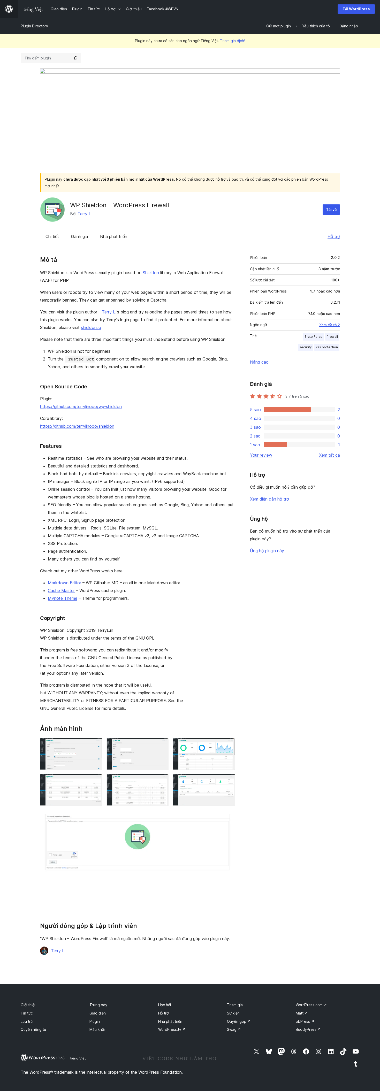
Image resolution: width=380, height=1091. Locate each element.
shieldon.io (91, 327)
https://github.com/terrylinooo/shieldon (77, 426)
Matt (302, 1013)
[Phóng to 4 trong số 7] (95, 780)
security (305, 347)
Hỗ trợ (334, 236)
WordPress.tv (172, 1029)
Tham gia (235, 1005)
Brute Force (314, 337)
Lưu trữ (27, 1021)
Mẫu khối (97, 1029)
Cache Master (61, 590)
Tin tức (27, 1013)
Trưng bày (98, 1005)
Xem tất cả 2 (329, 325)
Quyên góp (239, 1021)
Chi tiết (52, 236)
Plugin (94, 1021)
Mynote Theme (62, 598)
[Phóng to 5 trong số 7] (161, 780)
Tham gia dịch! (232, 41)
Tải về (331, 209)
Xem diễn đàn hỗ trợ (269, 499)
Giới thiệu (28, 1005)
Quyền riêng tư (33, 1029)
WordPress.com (311, 1005)
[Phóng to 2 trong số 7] (161, 744)
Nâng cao (259, 362)
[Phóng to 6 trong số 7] (228, 780)
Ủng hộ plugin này (267, 550)
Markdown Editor (64, 582)
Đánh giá (79, 236)
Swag (234, 1029)
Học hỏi (164, 1005)
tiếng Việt (78, 1058)
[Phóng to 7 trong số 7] (228, 816)
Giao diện (97, 1013)
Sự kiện (233, 1013)
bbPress (305, 1021)
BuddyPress (308, 1029)
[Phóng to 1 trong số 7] (95, 744)
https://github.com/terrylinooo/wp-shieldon (81, 406)
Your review (261, 455)
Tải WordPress (356, 9)
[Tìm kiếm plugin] (75, 58)
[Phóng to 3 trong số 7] (228, 744)
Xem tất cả (329, 455)
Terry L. (85, 213)
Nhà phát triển (113, 236)
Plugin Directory (34, 26)
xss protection (327, 347)
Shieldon (151, 272)
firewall (332, 337)
